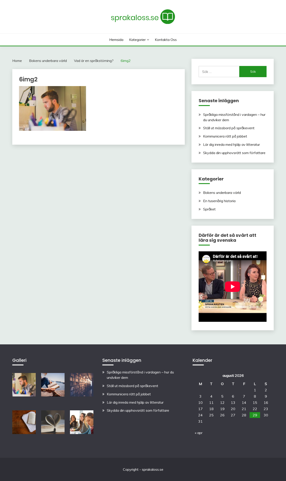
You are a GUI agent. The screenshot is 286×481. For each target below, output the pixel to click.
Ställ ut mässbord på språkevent (228, 128)
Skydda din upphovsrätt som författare (234, 152)
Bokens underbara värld (222, 192)
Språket (209, 209)
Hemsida (116, 39)
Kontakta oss (166, 39)
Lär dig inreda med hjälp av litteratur (231, 144)
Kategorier (137, 39)
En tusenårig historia (219, 201)
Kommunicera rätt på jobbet (225, 136)
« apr (198, 432)
